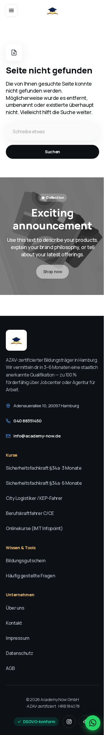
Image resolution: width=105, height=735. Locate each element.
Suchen (52, 151)
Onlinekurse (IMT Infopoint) (34, 528)
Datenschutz (19, 653)
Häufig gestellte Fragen (30, 575)
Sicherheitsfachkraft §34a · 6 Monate (44, 483)
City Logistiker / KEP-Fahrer (34, 498)
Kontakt (14, 623)
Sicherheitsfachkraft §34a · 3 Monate (43, 468)
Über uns (15, 608)
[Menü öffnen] (11, 10)
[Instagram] (69, 721)
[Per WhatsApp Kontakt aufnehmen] (92, 722)
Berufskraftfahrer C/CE (30, 513)
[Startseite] (52, 10)
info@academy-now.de (36, 436)
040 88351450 (27, 421)
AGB (10, 668)
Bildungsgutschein (25, 560)
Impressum (17, 638)
